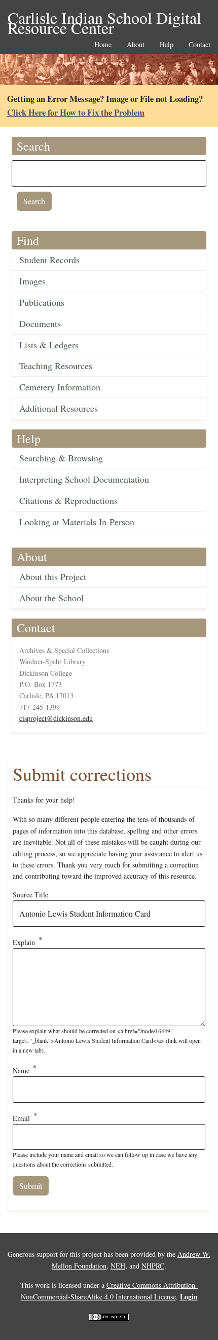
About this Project (52, 576)
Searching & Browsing (61, 458)
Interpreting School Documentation (84, 479)
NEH (118, 1266)
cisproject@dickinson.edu (56, 718)
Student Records (49, 259)
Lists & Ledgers (49, 345)
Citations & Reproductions (68, 500)
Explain (24, 942)
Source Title (30, 894)
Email (21, 1117)
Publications (41, 302)
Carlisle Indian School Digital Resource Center (104, 18)
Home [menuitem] (103, 45)
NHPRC (152, 1266)
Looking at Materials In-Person (76, 522)
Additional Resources (58, 408)
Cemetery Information (59, 387)
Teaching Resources (55, 365)
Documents (40, 323)
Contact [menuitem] (199, 45)
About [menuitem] (135, 45)
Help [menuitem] (166, 45)
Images (32, 281)
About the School (51, 598)
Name (21, 1070)
